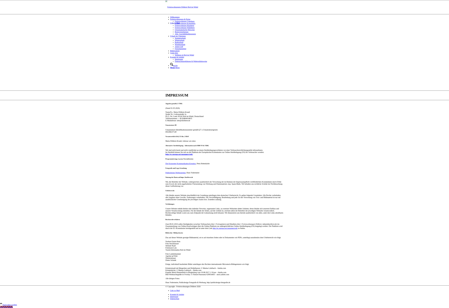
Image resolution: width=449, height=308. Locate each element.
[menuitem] (227, 17)
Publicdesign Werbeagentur (175, 173)
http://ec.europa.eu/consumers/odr (225, 228)
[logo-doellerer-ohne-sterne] (181, 7)
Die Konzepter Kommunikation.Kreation (180, 164)
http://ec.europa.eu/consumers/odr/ (179, 154)
